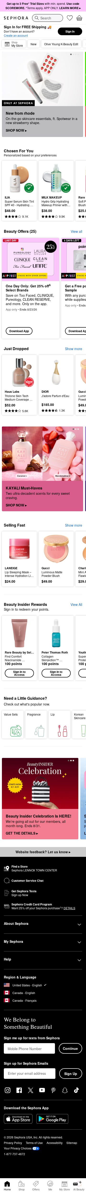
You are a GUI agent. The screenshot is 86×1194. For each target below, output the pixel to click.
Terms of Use (34, 1143)
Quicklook (12, 178)
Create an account (16, 35)
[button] (19, 648)
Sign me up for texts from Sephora (32, 1038)
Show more (73, 348)
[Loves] (70, 17)
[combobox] (47, 18)
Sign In (70, 31)
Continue (70, 1048)
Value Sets (11, 714)
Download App (19, 331)
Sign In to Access (19, 673)
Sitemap (71, 1143)
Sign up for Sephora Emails (26, 1063)
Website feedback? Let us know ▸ (43, 851)
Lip (53, 714)
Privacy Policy (13, 1143)
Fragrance (34, 714)
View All (76, 604)
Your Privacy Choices (18, 1148)
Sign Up (70, 1073)
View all (76, 231)
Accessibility (55, 1143)
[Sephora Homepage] (16, 17)
